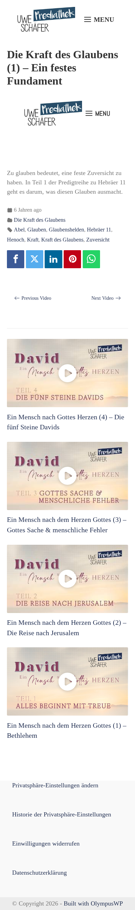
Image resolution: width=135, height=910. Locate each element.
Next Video (102, 298)
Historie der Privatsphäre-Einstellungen (61, 814)
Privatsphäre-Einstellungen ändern (55, 785)
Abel (19, 230)
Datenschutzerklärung (39, 872)
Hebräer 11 (99, 230)
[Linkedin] (53, 259)
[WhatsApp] (91, 259)
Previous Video (36, 298)
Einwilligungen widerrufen (46, 843)
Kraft (32, 240)
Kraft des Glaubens (62, 240)
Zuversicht (97, 240)
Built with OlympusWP (93, 903)
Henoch (15, 240)
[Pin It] (72, 259)
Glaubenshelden (66, 230)
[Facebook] (15, 259)
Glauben (36, 230)
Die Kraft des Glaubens (39, 220)
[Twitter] (34, 259)
